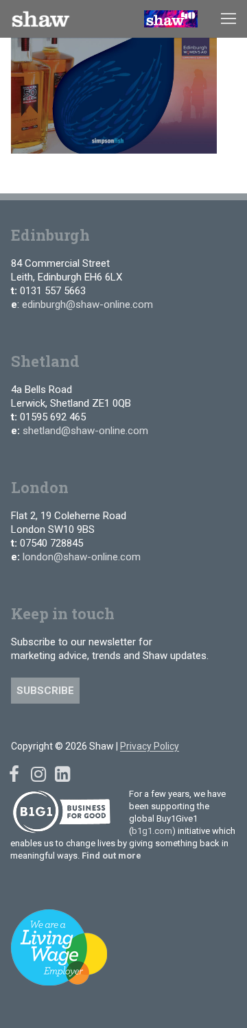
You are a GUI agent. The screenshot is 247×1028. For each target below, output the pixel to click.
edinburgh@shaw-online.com (87, 304)
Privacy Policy (149, 746)
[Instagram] (38, 774)
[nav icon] (228, 19)
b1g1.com (152, 831)
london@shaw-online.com (82, 557)
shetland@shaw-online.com (85, 431)
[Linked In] (62, 774)
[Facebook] (14, 774)
